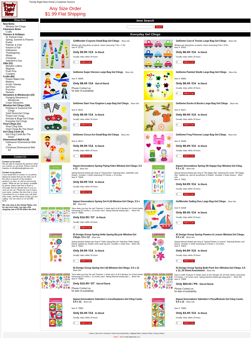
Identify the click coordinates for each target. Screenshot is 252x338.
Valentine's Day (14, 60)
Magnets (10, 68)
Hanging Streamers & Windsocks (17, 98)
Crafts (9, 32)
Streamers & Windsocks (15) (18, 95)
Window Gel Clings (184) (16, 105)
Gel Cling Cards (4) (13, 131)
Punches (10, 89)
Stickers (10, 92)
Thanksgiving (13, 53)
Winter (9, 55)
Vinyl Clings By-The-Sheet (19, 129)
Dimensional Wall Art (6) (16, 139)
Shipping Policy (135, 333)
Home (92, 333)
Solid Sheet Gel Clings (17, 113)
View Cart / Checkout (102, 333)
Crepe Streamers (14, 103)
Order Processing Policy (120, 333)
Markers (10, 81)
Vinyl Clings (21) (12, 124)
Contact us (85, 88)
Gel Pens (10, 87)
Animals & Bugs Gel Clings (20, 118)
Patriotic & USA (14, 45)
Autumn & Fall (13, 47)
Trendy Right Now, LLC (132, 337)
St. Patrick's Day (14, 37)
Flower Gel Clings (15, 116)
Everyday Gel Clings (16, 121)
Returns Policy (147, 333)
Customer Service (65, 2)
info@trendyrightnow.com (22, 168)
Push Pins (11, 71)
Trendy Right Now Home (42, 2)
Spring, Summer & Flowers (20, 39)
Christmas (11, 58)
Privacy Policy (159, 333)
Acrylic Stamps (13, 84)
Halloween (11, 50)
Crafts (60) (8, 76)
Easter (9, 42)
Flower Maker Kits (15, 79)
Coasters (10, 74)
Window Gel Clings (16, 26)
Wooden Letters (14, 66)
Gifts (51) (8, 63)
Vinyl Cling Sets (14, 126)
